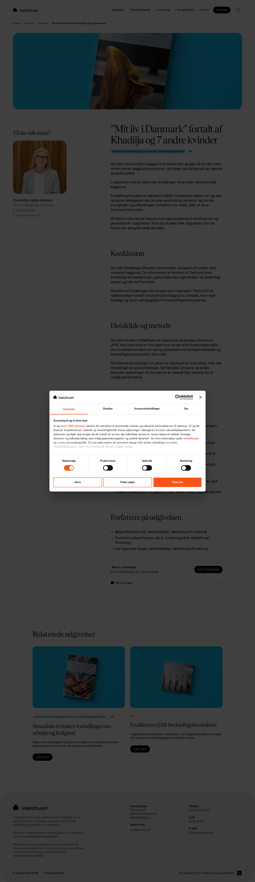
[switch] (108, 468)
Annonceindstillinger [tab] (147, 408)
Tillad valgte (127, 482)
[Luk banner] (200, 397)
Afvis (77, 482)
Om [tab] (186, 408)
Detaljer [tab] (108, 408)
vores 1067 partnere (73, 426)
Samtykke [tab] (69, 409)
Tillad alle (177, 482)
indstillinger (191, 438)
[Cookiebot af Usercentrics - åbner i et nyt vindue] (178, 397)
